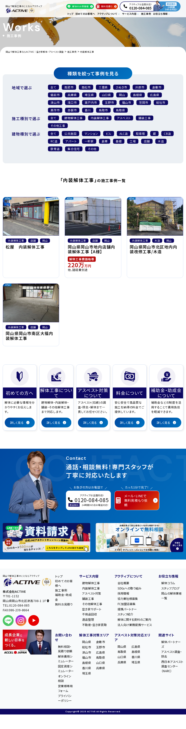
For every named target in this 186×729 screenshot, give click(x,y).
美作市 (55, 110)
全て (53, 87)
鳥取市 (103, 110)
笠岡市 (143, 102)
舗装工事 (144, 118)
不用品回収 (89, 614)
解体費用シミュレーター (66, 658)
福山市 (126, 102)
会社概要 (123, 583)
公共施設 (70, 133)
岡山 (122, 95)
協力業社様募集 (128, 598)
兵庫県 (72, 95)
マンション (91, 133)
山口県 (106, 95)
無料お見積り (64, 604)
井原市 (139, 87)
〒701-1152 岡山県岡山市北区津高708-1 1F (25, 598)
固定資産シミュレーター (66, 668)
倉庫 (105, 141)
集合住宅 (74, 149)
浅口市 (72, 102)
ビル (109, 133)
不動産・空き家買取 (94, 625)
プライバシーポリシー (65, 698)
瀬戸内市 (91, 102)
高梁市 (68, 87)
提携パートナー (127, 609)
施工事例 (146, 13)
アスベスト (124, 118)
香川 (88, 110)
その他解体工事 (92, 604)
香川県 (86, 668)
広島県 (154, 95)
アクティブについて (129, 576)
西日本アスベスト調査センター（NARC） (172, 666)
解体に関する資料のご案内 (134, 619)
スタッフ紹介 (125, 614)
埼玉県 (89, 95)
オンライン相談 (64, 678)
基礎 (119, 141)
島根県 (137, 95)
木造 (161, 141)
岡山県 (86, 642)
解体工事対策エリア (94, 635)
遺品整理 (88, 619)
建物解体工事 (73, 118)
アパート (70, 141)
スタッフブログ (170, 588)
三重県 (103, 87)
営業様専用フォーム (65, 688)
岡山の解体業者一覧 (171, 595)
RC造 (53, 141)
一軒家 (89, 141)
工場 (133, 141)
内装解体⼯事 (100, 118)
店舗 (147, 141)
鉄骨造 (55, 149)
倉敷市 (156, 87)
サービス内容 (89, 576)
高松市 (86, 87)
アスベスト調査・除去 (171, 654)
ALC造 (124, 133)
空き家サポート (91, 609)
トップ (70, 13)
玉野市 (109, 102)
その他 (92, 149)
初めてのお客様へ (85, 13)
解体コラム (168, 583)
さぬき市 (121, 87)
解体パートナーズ (171, 644)
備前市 (55, 95)
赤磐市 (72, 110)
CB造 (167, 133)
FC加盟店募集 (127, 604)
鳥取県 (120, 110)
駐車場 (140, 133)
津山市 (55, 102)
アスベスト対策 (91, 593)
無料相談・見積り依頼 (65, 648)
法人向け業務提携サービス (135, 625)
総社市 (160, 102)
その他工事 (57, 125)
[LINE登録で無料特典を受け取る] (46, 537)
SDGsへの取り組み (130, 588)
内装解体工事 (91, 588)
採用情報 (123, 593)
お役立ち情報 (168, 576)
